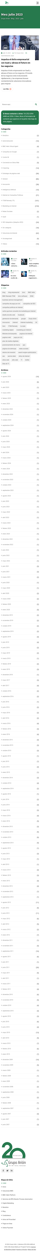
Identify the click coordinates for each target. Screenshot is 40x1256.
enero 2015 (6, 772)
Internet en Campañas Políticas (13, 195)
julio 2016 (6, 702)
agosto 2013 (7, 848)
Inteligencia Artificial (9, 190)
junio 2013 (6, 853)
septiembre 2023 (8, 490)
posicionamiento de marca (11, 345)
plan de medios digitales (10, 341)
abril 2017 (6, 685)
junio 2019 (6, 647)
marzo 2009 (6, 1070)
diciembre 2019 (8, 615)
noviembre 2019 (8, 620)
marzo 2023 (6, 523)
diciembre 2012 (8, 886)
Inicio (4, 1187)
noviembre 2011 (8, 946)
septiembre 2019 (8, 631)
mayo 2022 (6, 561)
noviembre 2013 (8, 832)
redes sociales (23, 349)
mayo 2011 (6, 973)
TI (21, 360)
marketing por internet (23, 330)
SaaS (12, 55)
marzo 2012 (6, 929)
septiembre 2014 (8, 788)
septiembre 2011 (8, 951)
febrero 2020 (7, 604)
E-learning (6, 168)
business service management (12, 300)
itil (36, 322)
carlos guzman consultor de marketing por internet (18, 311)
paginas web (6, 337)
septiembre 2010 (8, 1011)
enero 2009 (6, 1081)
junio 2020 (6, 582)
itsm (3, 326)
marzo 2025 (6, 393)
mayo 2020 (6, 588)
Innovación (6, 184)
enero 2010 (6, 1054)
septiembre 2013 (8, 843)
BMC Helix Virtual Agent (10, 146)
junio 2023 (6, 507)
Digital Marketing (8, 1203)
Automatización (5, 55)
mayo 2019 (6, 653)
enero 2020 (6, 610)
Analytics (6, 135)
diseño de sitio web (8, 315)
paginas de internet (26, 334)
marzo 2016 (6, 723)
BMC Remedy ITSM (8, 296)
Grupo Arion (20, 53)
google (23, 319)
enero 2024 (6, 469)
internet (15, 322)
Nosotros (5, 1207)
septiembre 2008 (8, 1092)
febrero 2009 (7, 1076)
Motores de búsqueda (9, 334)
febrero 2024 (7, 463)
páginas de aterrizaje (9, 349)
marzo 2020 (6, 599)
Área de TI (5, 364)
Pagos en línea (7, 1223)
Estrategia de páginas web (11, 173)
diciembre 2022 (8, 539)
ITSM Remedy (12, 326)
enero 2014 (6, 821)
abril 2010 (6, 1038)
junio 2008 (6, 1097)
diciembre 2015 (8, 740)
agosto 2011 (7, 956)
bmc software (22, 296)
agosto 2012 (7, 902)
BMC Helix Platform (9, 1195)
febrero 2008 (7, 1103)
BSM (31, 296)
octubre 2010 (7, 1005)
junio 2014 (6, 805)
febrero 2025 (7, 398)
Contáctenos (7, 1215)
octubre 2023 (7, 485)
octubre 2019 (7, 626)
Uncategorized (7, 238)
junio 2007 (6, 1124)
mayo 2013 (6, 859)
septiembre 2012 (8, 897)
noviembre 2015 (8, 745)
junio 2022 (6, 555)
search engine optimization (27, 352)
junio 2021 (6, 572)
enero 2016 (6, 734)
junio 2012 (6, 913)
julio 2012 (6, 908)
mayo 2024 (6, 447)
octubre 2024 (7, 420)
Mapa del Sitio (32, 1249)
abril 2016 (6, 718)
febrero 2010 (7, 1049)
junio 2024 (6, 441)
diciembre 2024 (8, 409)
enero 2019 (6, 669)
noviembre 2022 (8, 544)
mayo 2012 (6, 918)
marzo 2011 (6, 984)
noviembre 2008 (8, 1087)
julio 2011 (6, 962)
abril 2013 (6, 864)
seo (3, 356)
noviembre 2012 (8, 891)
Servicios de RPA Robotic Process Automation (18, 1199)
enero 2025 (6, 404)
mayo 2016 (6, 713)
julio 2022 (6, 550)
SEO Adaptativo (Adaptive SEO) (13, 222)
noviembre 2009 (8, 1065)
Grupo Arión (32, 319)
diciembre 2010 (8, 994)
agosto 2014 (7, 794)
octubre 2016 (7, 691)
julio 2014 (6, 799)
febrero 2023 (7, 528)
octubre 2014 (7, 783)
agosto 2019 (7, 637)
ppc (24, 345)
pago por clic (18, 337)
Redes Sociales (7, 211)
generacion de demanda (10, 319)
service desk (12, 356)
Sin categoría (7, 228)
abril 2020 (6, 593)
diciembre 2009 (8, 1059)
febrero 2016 (7, 729)
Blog (4, 1211)
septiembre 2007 (8, 1108)
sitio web (15, 360)
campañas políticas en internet (12, 307)
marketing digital (7, 330)
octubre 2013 (7, 837)
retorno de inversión (8, 352)
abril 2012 (6, 924)
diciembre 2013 (8, 826)
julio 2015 (6, 761)
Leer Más (6, 89)
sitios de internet (24, 356)
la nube (22, 326)
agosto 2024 (7, 431)
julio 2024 (6, 436)
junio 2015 (6, 767)
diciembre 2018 (8, 675)
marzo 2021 (6, 577)
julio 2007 (6, 1119)
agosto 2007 (7, 1114)
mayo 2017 (6, 680)
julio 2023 (6, 501)
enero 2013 (6, 881)
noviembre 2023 (8, 479)
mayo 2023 (6, 512)
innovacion (6, 322)
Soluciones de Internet (10, 233)
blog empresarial (13, 292)
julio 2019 (6, 642)
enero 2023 (6, 534)
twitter (27, 360)
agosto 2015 (7, 756)
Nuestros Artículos (21, 1249)
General (5, 179)
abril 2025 (6, 387)
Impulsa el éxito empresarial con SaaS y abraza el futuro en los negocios (15, 63)
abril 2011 (6, 978)
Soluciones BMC (8, 1191)
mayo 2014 (6, 810)
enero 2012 (6, 935)
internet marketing (26, 322)
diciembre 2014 (8, 778)
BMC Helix (31, 292)
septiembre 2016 (8, 696)
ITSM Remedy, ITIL (9, 200)
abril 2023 (6, 517)
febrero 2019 (7, 664)
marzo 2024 (6, 458)
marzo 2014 (6, 816)
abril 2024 (6, 452)
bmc (23, 292)
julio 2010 (6, 1021)
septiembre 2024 (8, 425)
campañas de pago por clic (11, 304)
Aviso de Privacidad (9, 1219)
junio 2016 (6, 707)
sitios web (5, 360)
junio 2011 (6, 967)
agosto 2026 (7, 376)
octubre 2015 (7, 750)
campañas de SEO (29, 304)
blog (3, 292)
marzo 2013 (6, 870)
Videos (5, 244)
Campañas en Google (10, 152)
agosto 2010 (7, 1016)
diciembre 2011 (8, 940)
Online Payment (8, 1228)
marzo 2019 (6, 658)
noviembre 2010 (8, 1000)
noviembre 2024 (8, 414)
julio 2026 (6, 382)
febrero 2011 (7, 989)
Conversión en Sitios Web (11, 162)
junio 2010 (6, 1027)
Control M (6, 157)
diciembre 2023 (8, 474)
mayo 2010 (6, 1032)
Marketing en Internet (9, 206)
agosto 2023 (7, 496)
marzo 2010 (6, 1043)
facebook (21, 315)
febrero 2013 (7, 875)
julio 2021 (6, 566)
